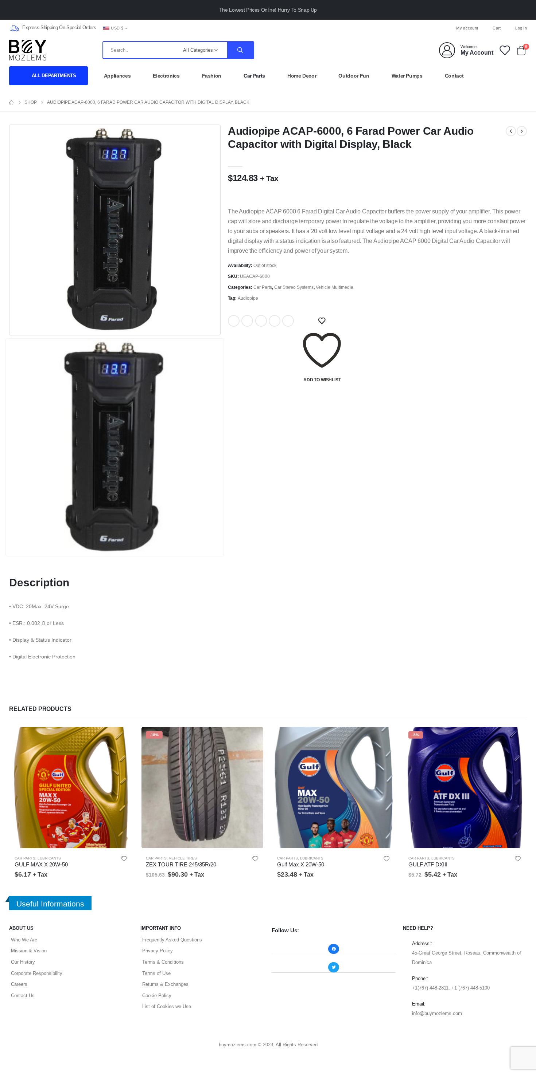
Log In (521, 28)
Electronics (166, 76)
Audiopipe (248, 298)
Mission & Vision (29, 950)
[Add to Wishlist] (124, 858)
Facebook (234, 321)
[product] (71, 787)
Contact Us (23, 995)
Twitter (247, 321)
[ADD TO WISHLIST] (322, 320)
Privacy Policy (157, 950)
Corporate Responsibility (36, 973)
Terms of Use (156, 973)
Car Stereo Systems (294, 287)
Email (288, 321)
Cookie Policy (156, 995)
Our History (23, 962)
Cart (497, 28)
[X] (268, 28)
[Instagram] (280, 28)
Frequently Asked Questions (172, 940)
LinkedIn (261, 321)
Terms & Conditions (163, 962)
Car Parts (254, 76)
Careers (19, 984)
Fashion (212, 76)
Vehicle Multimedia (334, 287)
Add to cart (121, 737)
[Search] (240, 50)
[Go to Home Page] (11, 102)
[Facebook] (256, 28)
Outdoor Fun (353, 76)
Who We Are (24, 940)
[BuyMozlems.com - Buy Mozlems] (27, 50)
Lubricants (49, 858)
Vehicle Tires (183, 858)
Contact (454, 76)
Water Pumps (407, 76)
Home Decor (301, 76)
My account (467, 28)
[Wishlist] (504, 50)
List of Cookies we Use (166, 1006)
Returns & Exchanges (165, 984)
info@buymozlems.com (437, 1013)
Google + (274, 321)
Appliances (117, 76)
